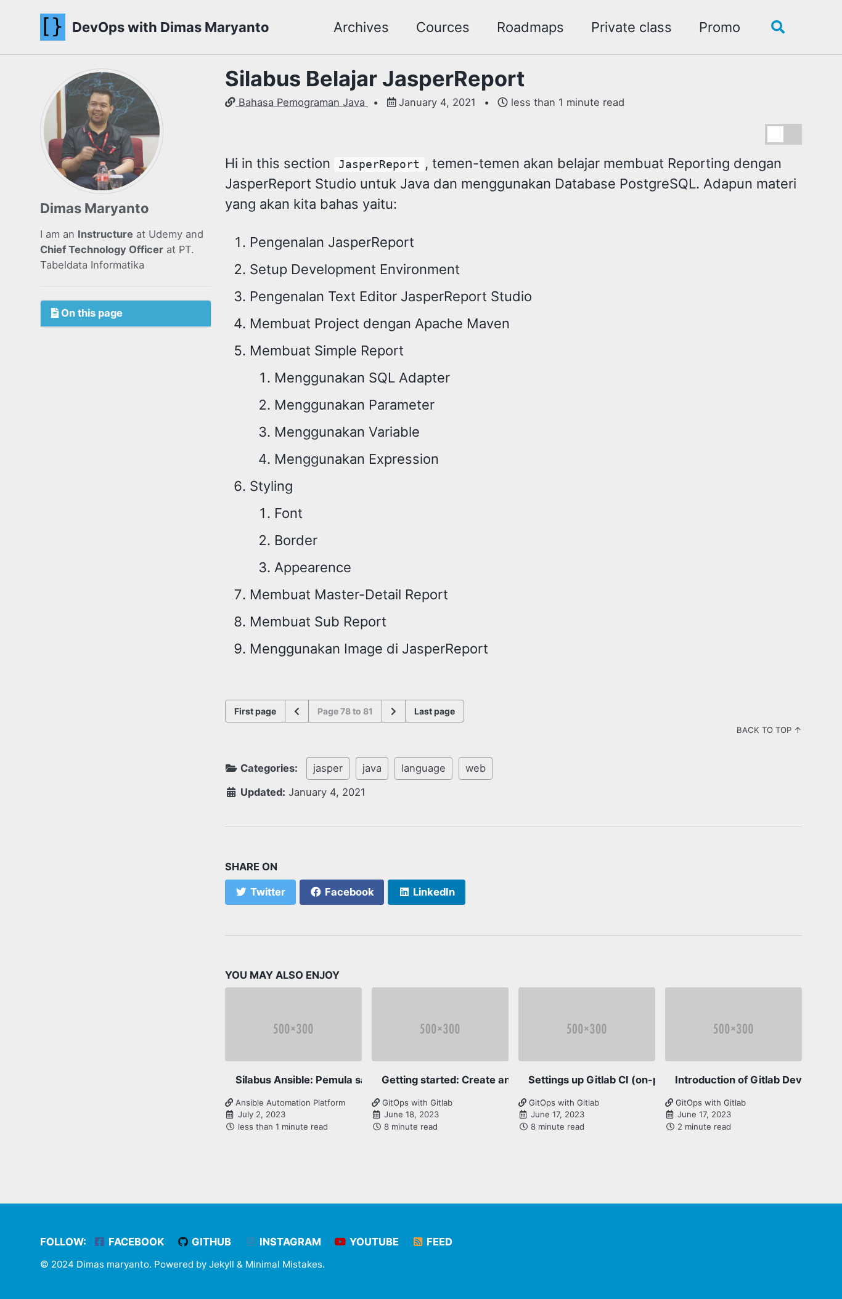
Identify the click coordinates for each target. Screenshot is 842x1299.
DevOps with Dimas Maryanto (170, 27)
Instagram (289, 1242)
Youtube (373, 1242)
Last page (434, 711)
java (372, 768)
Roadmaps (530, 27)
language (423, 768)
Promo (719, 27)
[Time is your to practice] (297, 711)
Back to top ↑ (769, 730)
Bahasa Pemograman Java (301, 102)
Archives (361, 27)
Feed (438, 1242)
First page (255, 711)
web (475, 768)
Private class (631, 27)
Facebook (135, 1242)
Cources (443, 27)
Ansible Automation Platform (289, 1102)
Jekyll (221, 1264)
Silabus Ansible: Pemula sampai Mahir (328, 1080)
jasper (328, 768)
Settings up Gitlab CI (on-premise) (612, 1080)
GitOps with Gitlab (416, 1102)
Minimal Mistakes (283, 1264)
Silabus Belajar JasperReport (375, 78)
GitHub (210, 1242)
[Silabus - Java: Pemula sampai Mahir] (394, 711)
